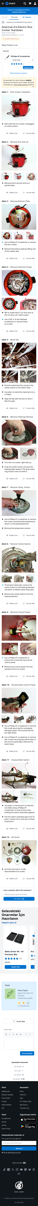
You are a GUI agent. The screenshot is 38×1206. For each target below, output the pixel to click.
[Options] (3, 22)
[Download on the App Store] (28, 1119)
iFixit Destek (6, 1098)
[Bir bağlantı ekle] (17, 1034)
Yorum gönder (27, 1053)
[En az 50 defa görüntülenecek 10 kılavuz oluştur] (23, 1003)
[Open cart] (30, 3)
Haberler (23, 1095)
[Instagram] (17, 1169)
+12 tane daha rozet (23, 1006)
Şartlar (4, 1125)
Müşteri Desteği (7, 1095)
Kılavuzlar (14, 17)
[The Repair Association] (19, 1173)
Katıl (21, 1098)
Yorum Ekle (19, 889)
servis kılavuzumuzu (21, 85)
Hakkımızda (6, 1091)
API (3, 1108)
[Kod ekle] (13, 1034)
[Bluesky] (29, 1169)
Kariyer (4, 1101)
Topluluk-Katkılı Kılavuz (12, 39)
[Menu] (3, 3)
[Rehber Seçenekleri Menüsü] (35, 17)
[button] (25, 3)
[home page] (10, 3)
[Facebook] (8, 1169)
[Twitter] (13, 1169)
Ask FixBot (17, 899)
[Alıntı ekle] (20, 1034)
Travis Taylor (11, 33)
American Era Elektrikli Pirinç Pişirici (19, 22)
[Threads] (33, 1169)
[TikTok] (4, 1169)
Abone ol (19, 1148)
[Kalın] (6, 1034)
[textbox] (19, 1043)
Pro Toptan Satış (25, 1101)
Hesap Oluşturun (19, 12)
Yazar (7, 985)
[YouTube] (21, 1169)
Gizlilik (4, 1122)
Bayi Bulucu (24, 1105)
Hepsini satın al (9, 922)
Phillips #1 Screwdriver (20, 56)
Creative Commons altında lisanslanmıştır (19, 1198)
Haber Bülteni (7, 1105)
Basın (22, 1091)
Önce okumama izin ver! (12, 1152)
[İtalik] (9, 1034)
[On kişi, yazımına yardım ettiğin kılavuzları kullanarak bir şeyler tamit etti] (28, 1003)
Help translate (17, 1163)
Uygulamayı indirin (28, 1114)
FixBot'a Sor (13, 133)
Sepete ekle (28, 68)
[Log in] (35, 3)
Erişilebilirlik (6, 1118)
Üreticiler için (24, 1108)
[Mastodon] (25, 1169)
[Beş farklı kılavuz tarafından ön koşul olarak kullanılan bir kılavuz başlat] (19, 1003)
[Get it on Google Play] (28, 1126)
